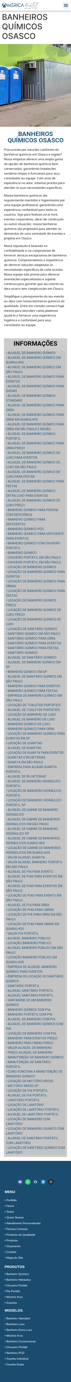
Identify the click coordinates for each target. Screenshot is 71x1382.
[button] (66, 5)
